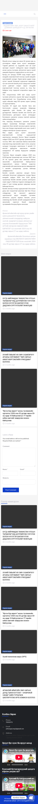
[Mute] (30, 765)
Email (22, 469)
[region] (19, 5)
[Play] (5, 765)
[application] (19, 757)
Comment (6, 446)
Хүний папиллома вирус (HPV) (14, 657)
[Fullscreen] (33, 765)
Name (5, 469)
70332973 (9, 722)
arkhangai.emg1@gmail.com (15, 729)
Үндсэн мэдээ (7, 23)
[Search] (34, 14)
